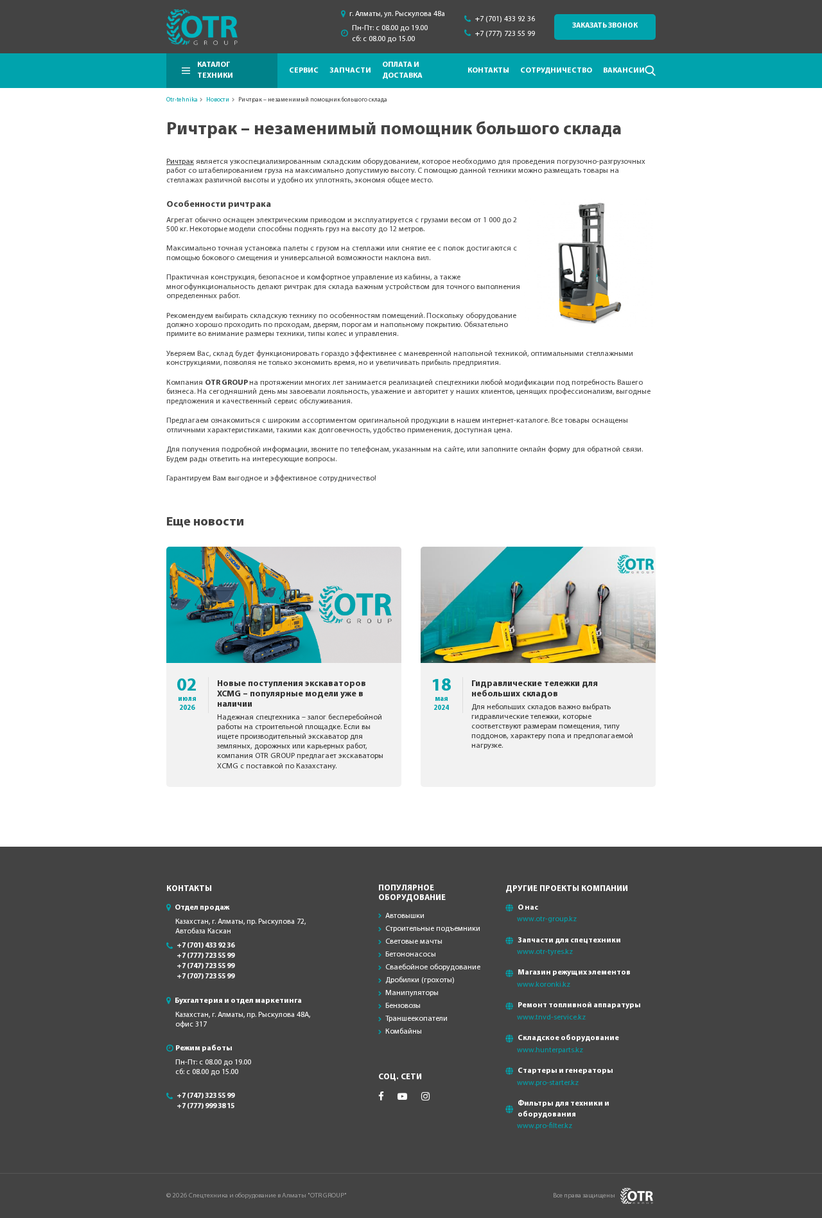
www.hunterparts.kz (550, 1050)
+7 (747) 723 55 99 (205, 966)
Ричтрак (180, 162)
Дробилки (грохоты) (420, 980)
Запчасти (350, 71)
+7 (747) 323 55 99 (205, 1096)
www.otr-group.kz (547, 919)
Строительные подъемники (432, 929)
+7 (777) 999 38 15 (205, 1106)
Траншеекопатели (416, 1019)
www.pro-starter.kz (548, 1083)
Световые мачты (413, 942)
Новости (217, 100)
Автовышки (404, 916)
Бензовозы (403, 1006)
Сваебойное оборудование (432, 967)
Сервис (304, 71)
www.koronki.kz (543, 985)
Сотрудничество (556, 71)
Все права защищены (584, 1195)
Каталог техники (215, 70)
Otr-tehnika (182, 100)
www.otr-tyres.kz (545, 952)
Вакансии (624, 71)
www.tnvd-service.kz (551, 1017)
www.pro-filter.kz (544, 1126)
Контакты (488, 71)
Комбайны (403, 1032)
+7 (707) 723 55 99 (205, 976)
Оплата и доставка (402, 70)
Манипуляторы (412, 993)
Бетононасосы (410, 954)
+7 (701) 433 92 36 (505, 19)
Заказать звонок (605, 26)
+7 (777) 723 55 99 (505, 34)
